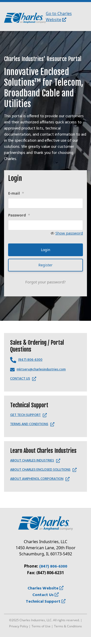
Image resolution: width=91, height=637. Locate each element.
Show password (69, 233)
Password (19, 215)
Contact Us (43, 595)
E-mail (16, 193)
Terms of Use (41, 626)
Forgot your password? (45, 281)
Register (45, 265)
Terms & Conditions (68, 626)
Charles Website (43, 588)
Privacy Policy (18, 626)
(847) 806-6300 (53, 566)
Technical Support (43, 601)
